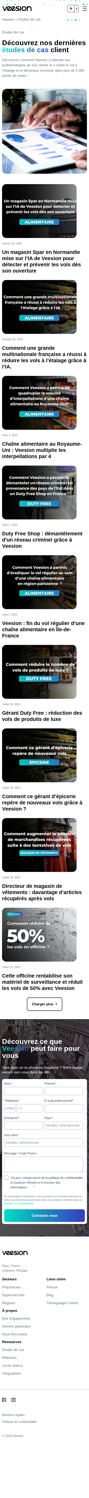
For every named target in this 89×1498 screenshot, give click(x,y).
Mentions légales (13, 1415)
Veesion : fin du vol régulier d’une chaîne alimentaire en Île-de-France (43, 629)
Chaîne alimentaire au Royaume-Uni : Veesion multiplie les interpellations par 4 (42, 450)
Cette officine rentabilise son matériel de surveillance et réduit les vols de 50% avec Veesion (42, 982)
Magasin (8, 1303)
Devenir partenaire (16, 1326)
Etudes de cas (13, 1350)
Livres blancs (12, 1366)
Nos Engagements (16, 1319)
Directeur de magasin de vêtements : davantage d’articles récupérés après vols (42, 892)
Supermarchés (13, 1295)
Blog (50, 1295)
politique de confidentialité (19, 1203)
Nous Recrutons (14, 1334)
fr (71, 9)
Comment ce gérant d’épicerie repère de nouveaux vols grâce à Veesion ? (42, 802)
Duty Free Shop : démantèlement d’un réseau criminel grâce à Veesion (42, 540)
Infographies (11, 1373)
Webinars (9, 1358)
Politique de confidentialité (19, 1421)
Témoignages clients (62, 1303)
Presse (52, 1287)
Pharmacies (11, 1287)
